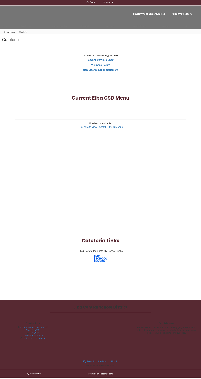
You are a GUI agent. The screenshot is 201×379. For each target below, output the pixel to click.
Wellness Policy (100, 65)
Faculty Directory (182, 13)
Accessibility (35, 373)
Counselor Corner (139, 26)
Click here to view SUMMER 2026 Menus (100, 127)
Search (90, 361)
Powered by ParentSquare (100, 373)
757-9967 (34, 333)
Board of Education (59, 26)
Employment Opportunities (149, 13)
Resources (166, 26)
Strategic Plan (86, 26)
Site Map (102, 361)
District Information (28, 26)
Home (4, 26)
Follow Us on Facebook (34, 338)
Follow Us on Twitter (34, 335)
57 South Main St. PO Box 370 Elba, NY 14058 (34, 329)
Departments (111, 26)
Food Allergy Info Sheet (100, 60)
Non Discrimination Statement (100, 70)
